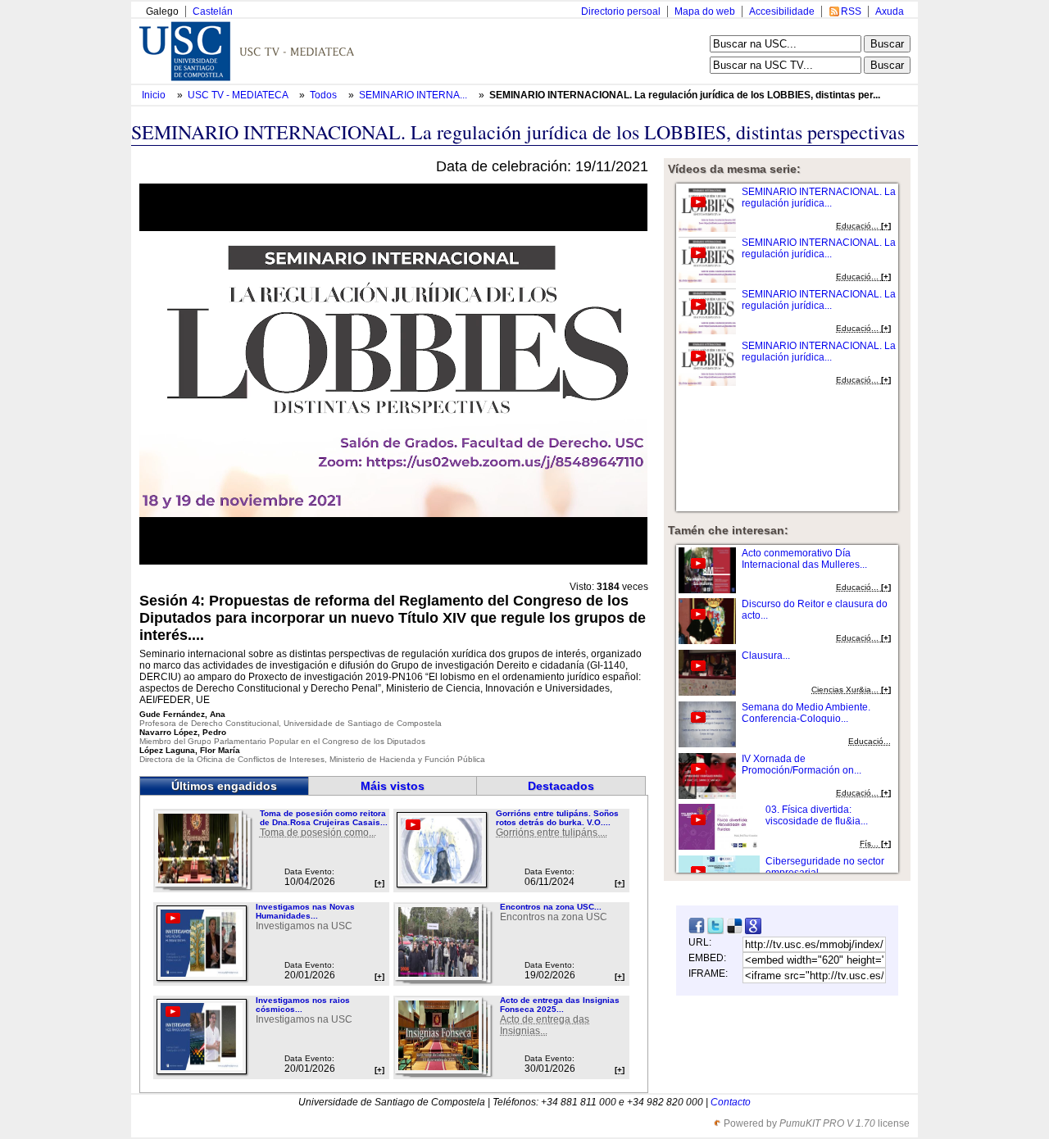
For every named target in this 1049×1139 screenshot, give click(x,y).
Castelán (213, 11)
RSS (851, 11)
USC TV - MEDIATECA (239, 95)
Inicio (155, 95)
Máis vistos (393, 785)
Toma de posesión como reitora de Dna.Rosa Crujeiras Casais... (324, 818)
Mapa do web (704, 11)
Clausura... (766, 655)
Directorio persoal (621, 11)
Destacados (561, 785)
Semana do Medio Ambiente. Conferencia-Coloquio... (806, 712)
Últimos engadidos (224, 785)
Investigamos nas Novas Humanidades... (305, 911)
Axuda (889, 11)
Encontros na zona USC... (551, 906)
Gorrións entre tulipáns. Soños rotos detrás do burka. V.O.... (557, 818)
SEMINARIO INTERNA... (413, 95)
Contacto (731, 1102)
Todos (324, 95)
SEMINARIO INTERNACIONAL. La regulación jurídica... (819, 197)
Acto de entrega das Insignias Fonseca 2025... (560, 1005)
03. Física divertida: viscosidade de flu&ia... (816, 815)
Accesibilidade (782, 11)
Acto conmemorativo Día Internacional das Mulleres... (804, 558)
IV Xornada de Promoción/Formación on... (801, 764)
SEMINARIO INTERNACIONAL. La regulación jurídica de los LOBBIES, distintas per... (684, 95)
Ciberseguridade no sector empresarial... (824, 866)
